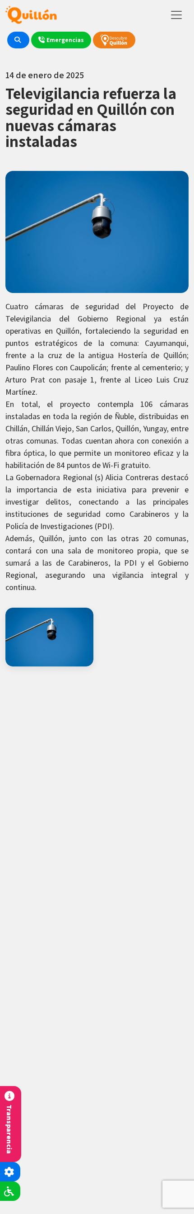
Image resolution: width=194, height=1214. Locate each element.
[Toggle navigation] (176, 15)
